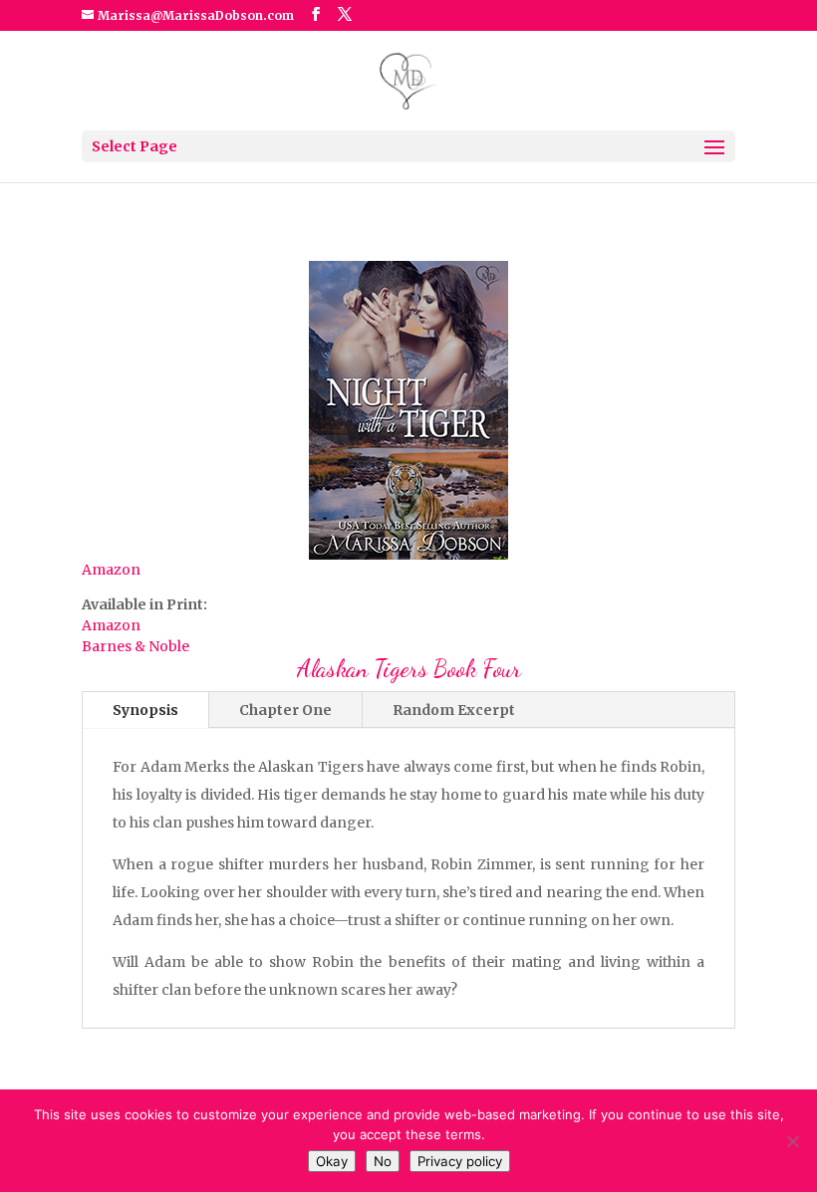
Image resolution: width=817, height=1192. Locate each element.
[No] (792, 1141)
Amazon (111, 570)
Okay (332, 1161)
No (383, 1161)
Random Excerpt (454, 710)
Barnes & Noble (135, 646)
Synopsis (145, 710)
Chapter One (285, 710)
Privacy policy (459, 1161)
